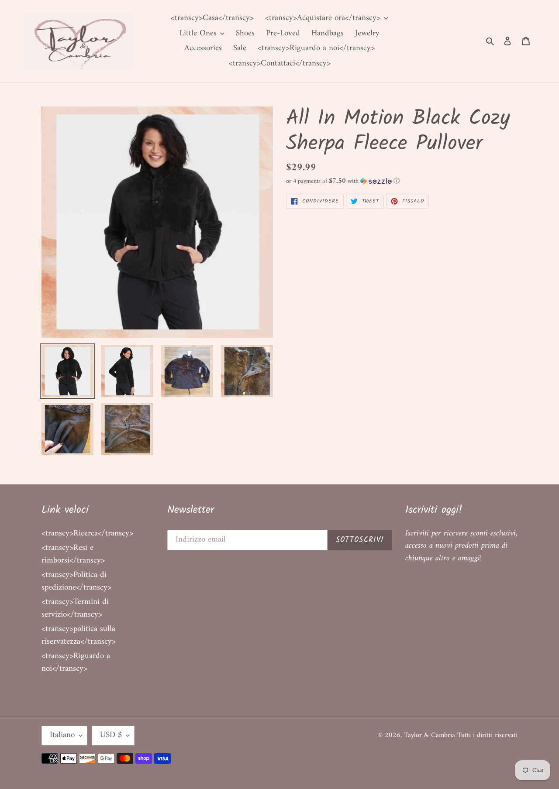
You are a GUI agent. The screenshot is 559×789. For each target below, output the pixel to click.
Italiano (62, 735)
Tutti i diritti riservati (487, 735)
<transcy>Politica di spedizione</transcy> (76, 581)
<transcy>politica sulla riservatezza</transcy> (78, 635)
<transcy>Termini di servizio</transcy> (75, 608)
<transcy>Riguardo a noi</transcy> (75, 662)
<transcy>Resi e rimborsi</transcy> (73, 554)
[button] (343, 181)
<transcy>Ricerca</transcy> (87, 533)
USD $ (111, 735)
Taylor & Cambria (430, 735)
